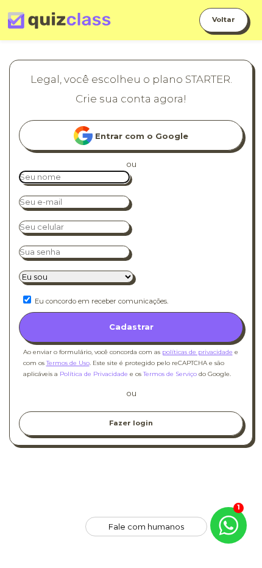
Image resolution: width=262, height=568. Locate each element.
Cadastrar (131, 327)
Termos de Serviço (170, 374)
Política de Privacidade (94, 374)
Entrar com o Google (140, 136)
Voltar (223, 19)
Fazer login (131, 423)
